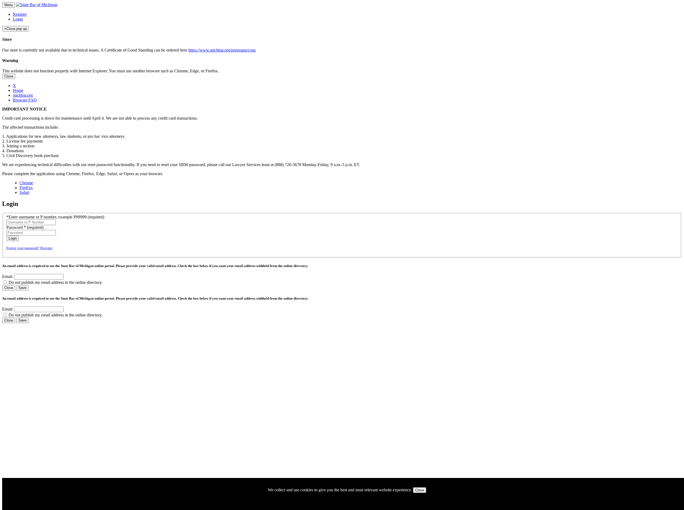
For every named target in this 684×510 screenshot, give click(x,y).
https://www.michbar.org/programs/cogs (222, 50)
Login (18, 19)
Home (18, 90)
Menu (8, 5)
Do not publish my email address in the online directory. (56, 282)
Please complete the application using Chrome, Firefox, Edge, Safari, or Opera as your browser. (82, 173)
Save (22, 288)
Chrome (26, 183)
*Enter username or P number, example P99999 (55, 217)
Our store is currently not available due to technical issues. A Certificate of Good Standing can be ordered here (129, 50)
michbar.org (23, 95)
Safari (24, 192)
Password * (25, 227)
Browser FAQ (25, 100)
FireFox (26, 187)
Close (8, 76)
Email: (7, 276)
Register (20, 14)
